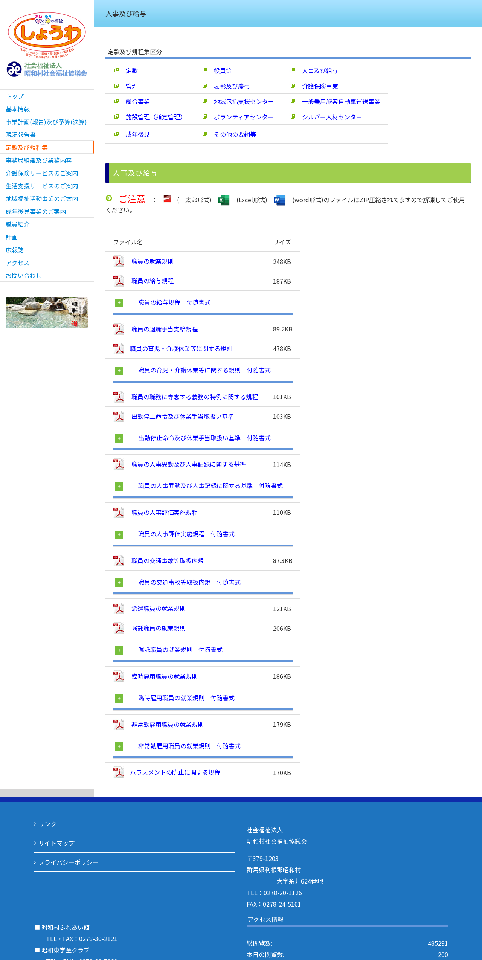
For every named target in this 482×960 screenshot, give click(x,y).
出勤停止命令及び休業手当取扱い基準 (182, 416)
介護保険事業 (317, 85)
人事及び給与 (317, 70)
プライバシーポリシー (68, 862)
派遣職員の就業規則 (158, 608)
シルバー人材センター (329, 116)
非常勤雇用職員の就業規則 (167, 724)
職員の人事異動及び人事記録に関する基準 (188, 464)
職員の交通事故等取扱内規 (167, 560)
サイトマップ (56, 842)
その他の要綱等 (232, 134)
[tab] (203, 303)
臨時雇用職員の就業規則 (164, 676)
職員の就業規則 (152, 261)
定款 (129, 70)
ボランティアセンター (241, 116)
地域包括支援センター (241, 101)
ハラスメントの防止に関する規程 (175, 772)
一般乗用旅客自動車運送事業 (338, 101)
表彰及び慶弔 (229, 85)
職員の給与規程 (152, 280)
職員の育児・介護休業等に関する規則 (181, 348)
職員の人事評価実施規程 (164, 512)
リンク (47, 823)
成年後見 (135, 134)
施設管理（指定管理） (153, 116)
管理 (129, 85)
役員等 (220, 70)
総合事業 (135, 101)
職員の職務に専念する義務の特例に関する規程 (194, 396)
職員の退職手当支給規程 (164, 328)
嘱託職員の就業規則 (158, 627)
